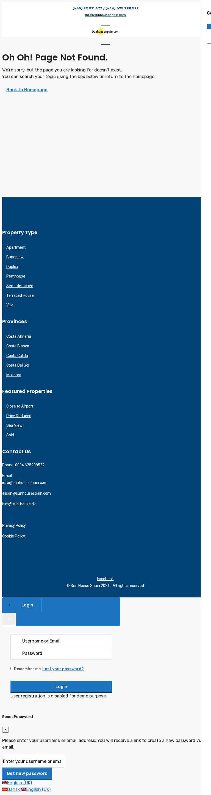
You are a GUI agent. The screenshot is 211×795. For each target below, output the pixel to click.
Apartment (16, 247)
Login (61, 686)
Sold (10, 435)
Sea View (14, 425)
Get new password (27, 773)
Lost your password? (63, 669)
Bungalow (15, 257)
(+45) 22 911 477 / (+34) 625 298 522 (106, 8)
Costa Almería (18, 336)
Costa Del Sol (17, 365)
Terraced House (20, 295)
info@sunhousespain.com (105, 15)
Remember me (27, 669)
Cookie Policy (13, 536)
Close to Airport (19, 406)
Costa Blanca (17, 346)
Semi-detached (19, 286)
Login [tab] (27, 605)
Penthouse (15, 276)
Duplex (12, 266)
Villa (9, 305)
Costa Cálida (17, 355)
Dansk (14, 789)
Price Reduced (18, 416)
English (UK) (19, 782)
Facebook (105, 579)
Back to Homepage (27, 89)
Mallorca (13, 375)
